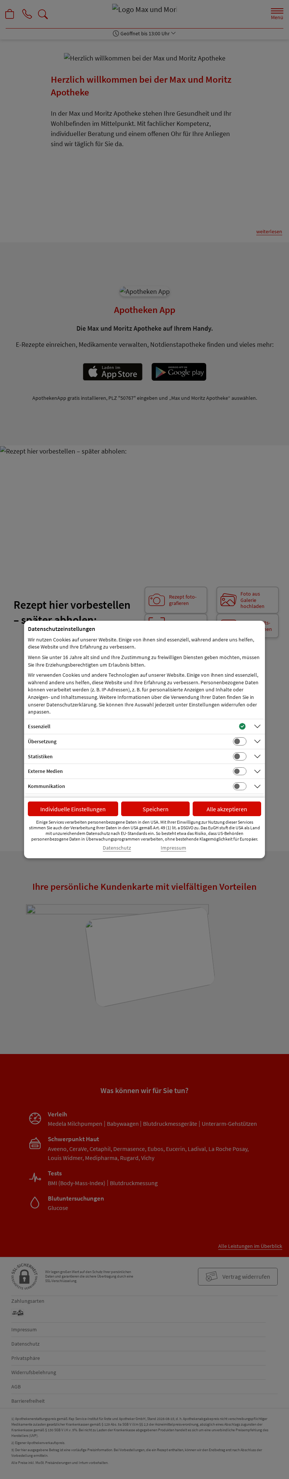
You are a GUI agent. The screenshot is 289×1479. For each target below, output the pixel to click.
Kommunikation (46, 786)
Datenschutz (117, 848)
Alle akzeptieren (227, 809)
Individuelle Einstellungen (73, 809)
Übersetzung (42, 741)
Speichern (156, 809)
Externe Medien (45, 771)
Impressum (173, 848)
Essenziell (39, 726)
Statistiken (40, 756)
